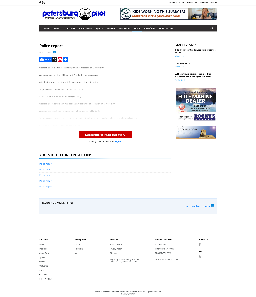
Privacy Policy (116, 249)
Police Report (46, 186)
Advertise (192, 2)
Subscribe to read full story (105, 135)
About (171, 2)
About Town (85, 28)
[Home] (74, 19)
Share (48, 59)
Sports (99, 28)
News (41, 244)
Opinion (111, 28)
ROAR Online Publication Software (121, 291)
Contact (181, 2)
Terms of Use (116, 244)
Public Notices (166, 28)
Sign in (118, 141)
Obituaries (124, 28)
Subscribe (203, 2)
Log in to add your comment (198, 206)
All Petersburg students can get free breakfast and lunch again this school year (193, 77)
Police (137, 28)
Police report (45, 163)
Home (46, 28)
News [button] (57, 28)
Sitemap (113, 253)
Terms (134, 261)
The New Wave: (182, 63)
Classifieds (149, 28)
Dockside (70, 28)
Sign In (213, 2)
